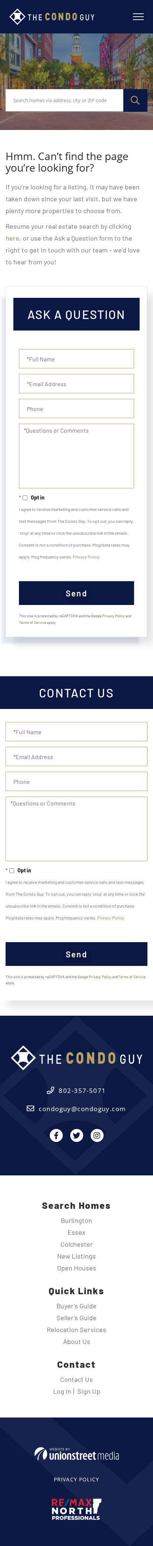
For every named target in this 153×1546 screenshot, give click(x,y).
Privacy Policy (86, 556)
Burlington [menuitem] (76, 1220)
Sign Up (88, 1391)
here (12, 238)
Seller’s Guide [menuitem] (76, 1318)
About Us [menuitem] (76, 1341)
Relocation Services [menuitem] (76, 1329)
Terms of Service (32, 622)
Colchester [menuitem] (77, 1244)
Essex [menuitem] (76, 1232)
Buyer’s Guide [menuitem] (76, 1306)
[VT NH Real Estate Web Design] (76, 1453)
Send (77, 593)
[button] (135, 100)
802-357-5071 (82, 1090)
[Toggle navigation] (138, 16)
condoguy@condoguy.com (82, 1108)
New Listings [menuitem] (76, 1256)
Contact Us (76, 1379)
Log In (62, 1391)
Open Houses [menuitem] (76, 1268)
